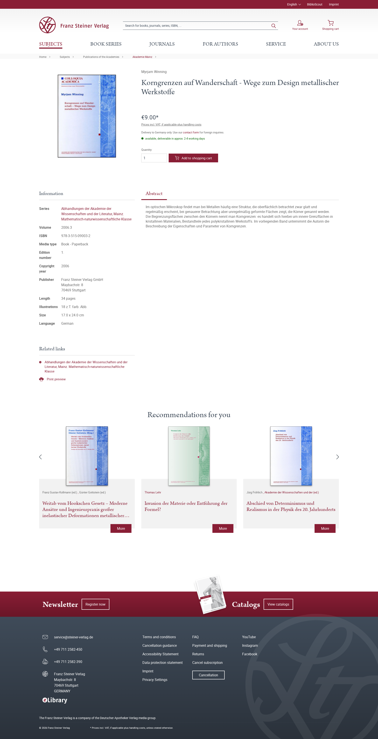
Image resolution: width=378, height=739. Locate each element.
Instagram (250, 645)
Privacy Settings (154, 679)
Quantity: (146, 150)
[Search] (273, 25)
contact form (191, 132)
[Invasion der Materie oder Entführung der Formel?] (189, 456)
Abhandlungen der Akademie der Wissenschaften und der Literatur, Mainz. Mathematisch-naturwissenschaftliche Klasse (96, 214)
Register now (95, 604)
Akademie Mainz (142, 56)
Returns (198, 654)
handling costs (137, 727)
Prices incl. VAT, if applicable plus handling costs (171, 124)
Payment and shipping (209, 645)
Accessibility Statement (160, 654)
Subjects (65, 56)
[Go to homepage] (74, 25)
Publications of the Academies (101, 56)
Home (42, 56)
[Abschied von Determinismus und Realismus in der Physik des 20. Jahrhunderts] (291, 456)
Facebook (249, 654)
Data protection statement (162, 662)
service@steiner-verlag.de (73, 637)
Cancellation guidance (159, 645)
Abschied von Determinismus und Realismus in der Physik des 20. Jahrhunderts (291, 506)
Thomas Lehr (153, 492)
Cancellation (208, 675)
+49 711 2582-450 (68, 649)
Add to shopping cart (197, 158)
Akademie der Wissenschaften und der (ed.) (291, 492)
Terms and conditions (159, 636)
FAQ (195, 636)
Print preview (56, 379)
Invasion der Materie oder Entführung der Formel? (186, 506)
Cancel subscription (207, 662)
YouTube (249, 636)
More (121, 528)
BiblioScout (314, 4)
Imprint (334, 4)
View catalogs (278, 604)
